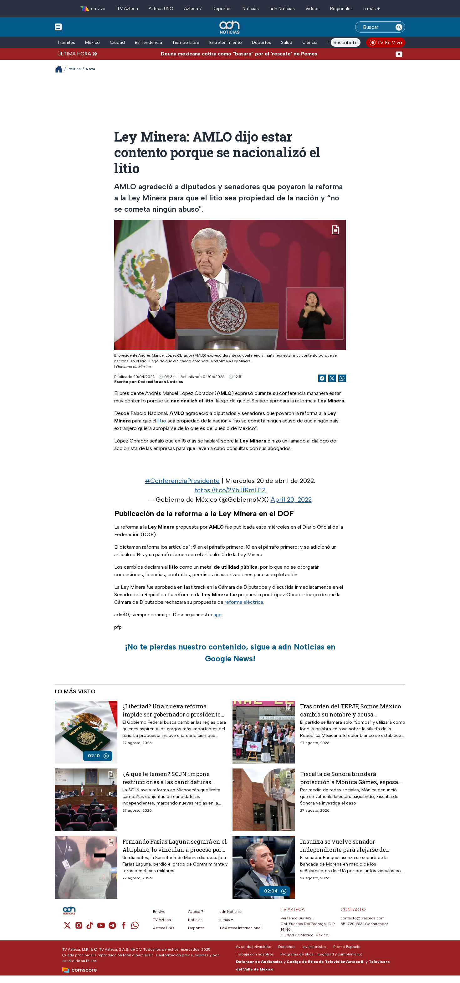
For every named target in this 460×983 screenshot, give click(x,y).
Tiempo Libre (185, 42)
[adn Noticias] (230, 27)
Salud (286, 42)
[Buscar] (399, 27)
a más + (371, 8)
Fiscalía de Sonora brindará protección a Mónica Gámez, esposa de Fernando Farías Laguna (349, 777)
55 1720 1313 (351, 924)
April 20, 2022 (291, 499)
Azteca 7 (193, 8)
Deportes (222, 8)
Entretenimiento (225, 42)
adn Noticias (282, 8)
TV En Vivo (389, 42)
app (217, 615)
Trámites (66, 42)
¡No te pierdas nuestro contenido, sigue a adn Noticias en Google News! (230, 652)
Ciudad (117, 42)
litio (161, 421)
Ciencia (310, 42)
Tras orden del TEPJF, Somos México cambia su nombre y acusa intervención (350, 710)
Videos (312, 8)
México (92, 42)
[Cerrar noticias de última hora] (399, 54)
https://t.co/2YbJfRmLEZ (230, 490)
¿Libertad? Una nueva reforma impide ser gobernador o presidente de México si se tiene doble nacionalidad (171, 710)
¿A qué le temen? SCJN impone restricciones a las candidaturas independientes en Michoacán (166, 777)
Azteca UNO (161, 8)
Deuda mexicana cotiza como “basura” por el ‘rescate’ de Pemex (218, 54)
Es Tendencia (148, 42)
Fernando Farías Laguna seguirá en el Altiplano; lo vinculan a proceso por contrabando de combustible (174, 845)
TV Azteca (127, 8)
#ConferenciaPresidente (182, 480)
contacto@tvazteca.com (362, 918)
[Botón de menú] (58, 26)
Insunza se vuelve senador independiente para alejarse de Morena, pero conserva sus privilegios (343, 845)
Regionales (341, 8)
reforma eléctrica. (244, 602)
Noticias (251, 8)
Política (74, 69)
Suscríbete (346, 42)
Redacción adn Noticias (160, 382)
